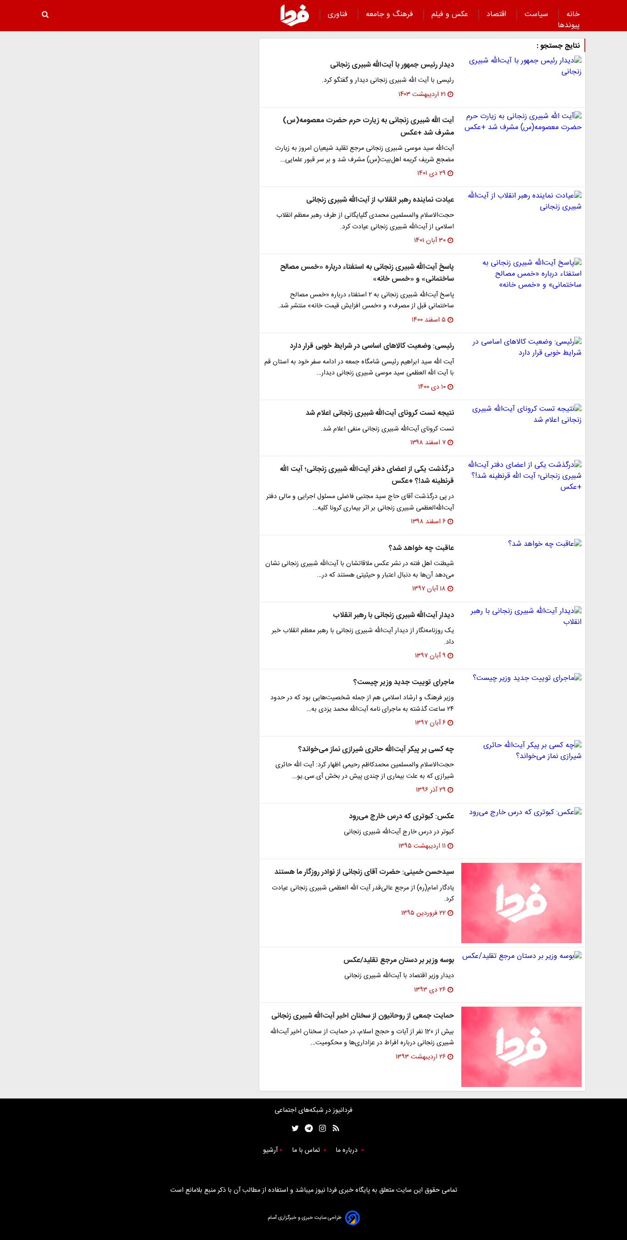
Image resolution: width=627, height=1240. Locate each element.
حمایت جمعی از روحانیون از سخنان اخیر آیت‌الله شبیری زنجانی (362, 1016)
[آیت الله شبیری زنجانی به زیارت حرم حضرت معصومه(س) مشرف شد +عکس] (521, 122)
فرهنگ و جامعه (390, 14)
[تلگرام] (306, 1128)
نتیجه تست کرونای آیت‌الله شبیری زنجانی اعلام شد (380, 413)
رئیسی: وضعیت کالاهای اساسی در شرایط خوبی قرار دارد (372, 346)
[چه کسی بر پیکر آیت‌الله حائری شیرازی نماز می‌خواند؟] (521, 751)
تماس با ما (307, 1150)
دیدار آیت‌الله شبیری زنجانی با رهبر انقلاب (393, 615)
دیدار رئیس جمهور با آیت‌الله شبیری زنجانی (392, 65)
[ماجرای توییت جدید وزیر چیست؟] (521, 678)
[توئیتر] (293, 1128)
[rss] (333, 1128)
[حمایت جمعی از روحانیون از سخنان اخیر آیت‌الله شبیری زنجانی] (521, 1047)
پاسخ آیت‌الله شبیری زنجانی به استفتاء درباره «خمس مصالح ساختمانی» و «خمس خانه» (367, 273)
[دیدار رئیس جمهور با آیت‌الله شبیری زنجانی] (521, 67)
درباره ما (347, 1150)
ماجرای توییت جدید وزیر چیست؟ (403, 682)
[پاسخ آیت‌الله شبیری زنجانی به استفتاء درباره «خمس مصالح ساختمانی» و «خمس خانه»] (521, 274)
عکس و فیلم (450, 14)
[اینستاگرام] (320, 1128)
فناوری (339, 14)
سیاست (537, 14)
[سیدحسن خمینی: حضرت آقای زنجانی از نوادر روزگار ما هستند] (521, 903)
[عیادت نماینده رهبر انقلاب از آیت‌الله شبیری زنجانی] (521, 202)
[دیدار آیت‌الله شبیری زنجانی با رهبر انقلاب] (521, 617)
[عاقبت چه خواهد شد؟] (521, 544)
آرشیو (270, 1150)
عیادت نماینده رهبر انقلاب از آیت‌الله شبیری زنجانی (380, 200)
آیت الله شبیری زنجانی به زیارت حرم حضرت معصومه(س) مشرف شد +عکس (368, 126)
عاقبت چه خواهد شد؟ (421, 548)
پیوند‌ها (569, 25)
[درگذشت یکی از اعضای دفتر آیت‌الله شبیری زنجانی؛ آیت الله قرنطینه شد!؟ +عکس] (521, 476)
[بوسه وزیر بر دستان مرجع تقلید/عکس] (521, 956)
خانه (573, 14)
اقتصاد (498, 14)
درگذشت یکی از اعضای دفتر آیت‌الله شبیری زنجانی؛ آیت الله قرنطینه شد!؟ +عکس (367, 475)
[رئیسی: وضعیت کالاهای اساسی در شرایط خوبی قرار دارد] (521, 348)
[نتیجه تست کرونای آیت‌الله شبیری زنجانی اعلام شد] (521, 415)
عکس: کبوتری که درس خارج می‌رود (401, 816)
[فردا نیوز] (295, 15)
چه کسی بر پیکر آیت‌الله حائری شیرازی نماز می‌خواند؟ (376, 749)
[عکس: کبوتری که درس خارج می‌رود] (521, 812)
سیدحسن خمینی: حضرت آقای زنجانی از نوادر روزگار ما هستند (364, 872)
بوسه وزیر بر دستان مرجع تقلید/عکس (398, 960)
